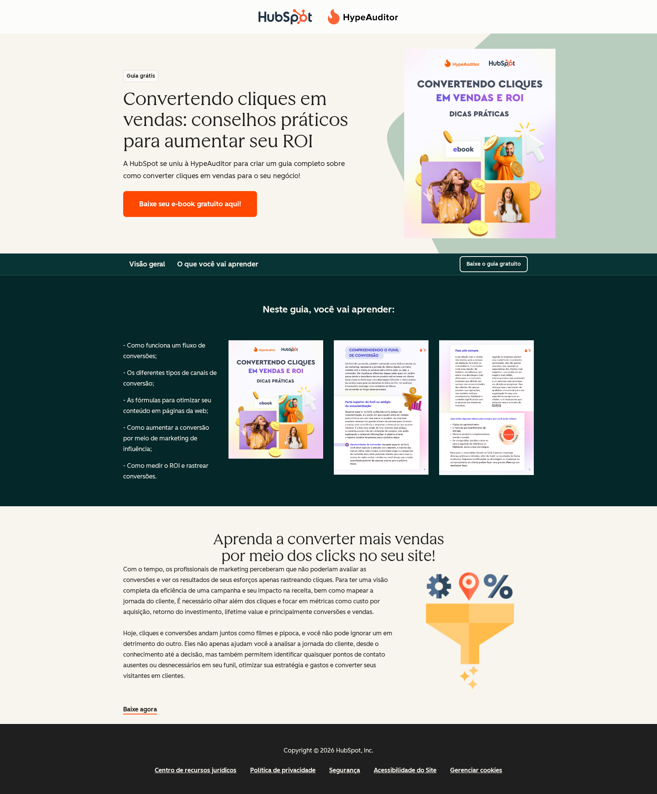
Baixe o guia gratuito (494, 264)
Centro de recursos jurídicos (195, 770)
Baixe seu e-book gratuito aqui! (190, 204)
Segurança (344, 770)
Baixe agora (140, 709)
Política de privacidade (283, 770)
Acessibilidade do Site (405, 770)
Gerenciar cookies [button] (476, 770)
